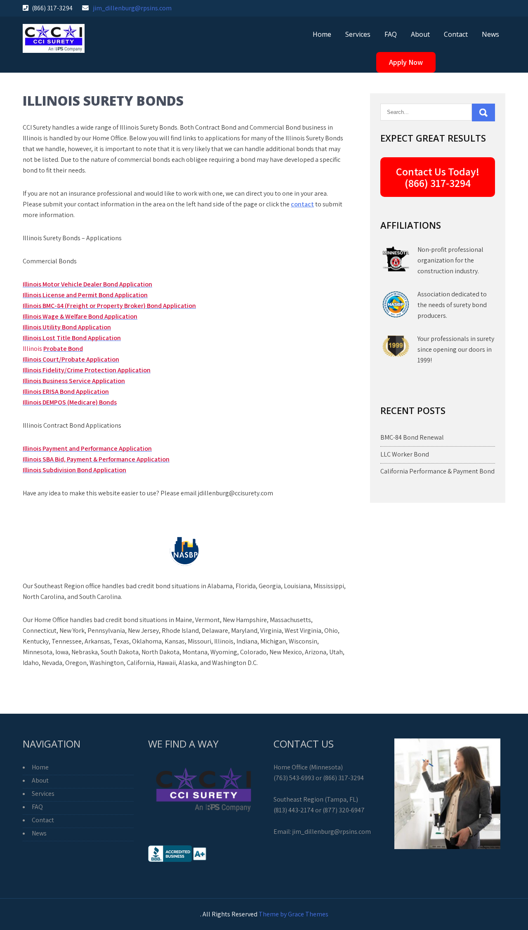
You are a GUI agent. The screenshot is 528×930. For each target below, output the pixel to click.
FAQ (390, 34)
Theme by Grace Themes (293, 914)
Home (322, 34)
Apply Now (406, 62)
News (490, 34)
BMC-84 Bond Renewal (412, 437)
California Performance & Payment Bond (437, 471)
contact (302, 204)
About (420, 34)
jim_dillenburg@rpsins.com (132, 8)
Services (357, 34)
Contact (456, 34)
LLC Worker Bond (404, 454)
